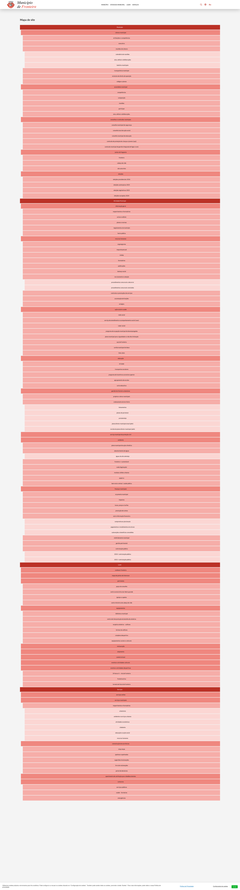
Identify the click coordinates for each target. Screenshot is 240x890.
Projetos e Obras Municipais (121, 396)
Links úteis (121, 353)
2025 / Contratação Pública (122, 559)
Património (120, 581)
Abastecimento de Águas (121, 451)
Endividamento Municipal (121, 538)
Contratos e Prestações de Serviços (121, 293)
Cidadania (123, 727)
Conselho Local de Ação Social (121, 130)
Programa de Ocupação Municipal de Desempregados (122, 331)
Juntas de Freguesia (121, 152)
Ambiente (121, 440)
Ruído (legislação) (121, 467)
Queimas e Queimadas (121, 754)
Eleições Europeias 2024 (121, 196)
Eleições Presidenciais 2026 (121, 179)
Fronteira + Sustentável (122, 462)
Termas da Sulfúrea (121, 630)
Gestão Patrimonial (122, 543)
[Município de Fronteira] (21, 4)
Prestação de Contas (122, 510)
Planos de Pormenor (123, 413)
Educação (121, 358)
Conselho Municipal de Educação (121, 136)
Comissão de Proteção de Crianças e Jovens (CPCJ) (121, 141)
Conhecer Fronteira (120, 570)
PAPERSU (121, 478)
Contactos (121, 782)
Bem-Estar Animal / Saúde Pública (122, 483)
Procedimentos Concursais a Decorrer (122, 282)
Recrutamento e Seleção (121, 277)
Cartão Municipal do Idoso (121, 347)
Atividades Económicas (123, 722)
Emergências (122, 798)
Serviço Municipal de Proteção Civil (120, 434)
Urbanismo (122, 711)
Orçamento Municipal (121, 494)
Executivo (122, 43)
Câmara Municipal (120, 32)
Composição (121, 98)
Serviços (135, 5)
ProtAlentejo (122, 418)
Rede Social (121, 315)
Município (104, 5)
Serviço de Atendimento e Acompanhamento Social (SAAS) (121, 320)
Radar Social (121, 326)
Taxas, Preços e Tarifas (121, 505)
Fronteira (121, 157)
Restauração (120, 646)
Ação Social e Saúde (121, 309)
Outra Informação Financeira (121, 516)
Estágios (121, 304)
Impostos (121, 500)
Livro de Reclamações (121, 765)
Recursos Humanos (120, 239)
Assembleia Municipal (120, 87)
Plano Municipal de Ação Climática (121, 445)
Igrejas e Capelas (122, 597)
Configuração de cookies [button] (220, 886)
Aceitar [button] (235, 887)
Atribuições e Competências (121, 38)
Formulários (121, 260)
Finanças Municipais (121, 489)
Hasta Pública (122, 233)
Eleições (120, 174)
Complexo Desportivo (121, 635)
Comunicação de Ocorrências (120, 743)
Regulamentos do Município (121, 228)
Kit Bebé (121, 364)
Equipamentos (120, 608)
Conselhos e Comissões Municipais (120, 119)
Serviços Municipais (121, 700)
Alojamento (120, 651)
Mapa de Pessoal (122, 249)
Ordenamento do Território (122, 402)
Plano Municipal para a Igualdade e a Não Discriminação (121, 336)
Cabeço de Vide (121, 163)
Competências (121, 92)
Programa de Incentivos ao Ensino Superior (122, 375)
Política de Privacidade (187, 886)
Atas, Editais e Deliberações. (121, 114)
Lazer (128, 5)
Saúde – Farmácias (121, 792)
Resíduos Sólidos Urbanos (121, 472)
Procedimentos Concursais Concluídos (122, 288)
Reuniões (121, 103)
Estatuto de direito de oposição (121, 76)
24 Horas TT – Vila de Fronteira (122, 673)
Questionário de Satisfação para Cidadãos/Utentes (121, 776)
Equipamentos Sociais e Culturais (122, 641)
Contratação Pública (122, 549)
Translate (209, 12)
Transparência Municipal (121, 70)
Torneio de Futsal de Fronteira (121, 684)
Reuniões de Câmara (122, 49)
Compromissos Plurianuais (123, 521)
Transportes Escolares (121, 369)
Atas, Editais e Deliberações (122, 60)
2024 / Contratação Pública (122, 554)
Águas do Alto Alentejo (122, 456)
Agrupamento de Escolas (121, 380)
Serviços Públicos (121, 787)
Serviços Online (120, 695)
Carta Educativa (121, 385)
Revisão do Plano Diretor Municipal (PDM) (122, 429)
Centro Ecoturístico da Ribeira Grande (121, 592)
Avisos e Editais (121, 217)
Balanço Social (121, 271)
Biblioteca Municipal (122, 613)
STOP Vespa (121, 749)
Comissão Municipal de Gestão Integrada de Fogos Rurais (122, 147)
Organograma (122, 244)
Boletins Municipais (123, 65)
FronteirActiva (121, 679)
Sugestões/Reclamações (121, 760)
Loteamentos (122, 407)
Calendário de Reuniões (123, 54)
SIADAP (122, 255)
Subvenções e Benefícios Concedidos (123, 532)
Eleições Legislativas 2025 (122, 190)
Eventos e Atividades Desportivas (121, 668)
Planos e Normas (122, 222)
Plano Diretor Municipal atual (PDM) (122, 423)
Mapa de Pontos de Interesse (120, 575)
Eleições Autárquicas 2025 (122, 185)
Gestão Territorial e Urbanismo (120, 391)
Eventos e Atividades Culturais (120, 662)
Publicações (121, 266)
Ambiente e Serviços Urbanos (122, 716)
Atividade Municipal (117, 5)
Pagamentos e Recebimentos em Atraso (123, 527)
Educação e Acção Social (122, 733)
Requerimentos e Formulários (121, 211)
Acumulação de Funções (122, 298)
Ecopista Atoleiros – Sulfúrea (121, 624)
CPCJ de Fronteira (122, 342)
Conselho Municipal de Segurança (122, 125)
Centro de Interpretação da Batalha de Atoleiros (121, 619)
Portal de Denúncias (122, 771)
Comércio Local (120, 657)
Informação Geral (121, 206)
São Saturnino (121, 168)
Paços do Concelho (121, 586)
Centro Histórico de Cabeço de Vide (121, 603)
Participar (122, 109)
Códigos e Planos (122, 81)
